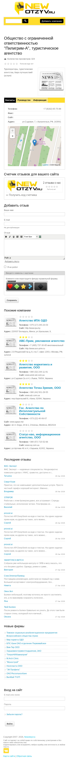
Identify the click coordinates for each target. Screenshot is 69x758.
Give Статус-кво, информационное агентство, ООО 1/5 (20, 431)
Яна (6, 601)
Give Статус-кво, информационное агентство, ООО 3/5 (26, 431)
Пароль (7, 704)
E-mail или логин (12, 695)
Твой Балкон (10, 607)
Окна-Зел (8, 591)
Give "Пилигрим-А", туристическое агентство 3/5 (11, 63)
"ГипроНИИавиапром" (17, 654)
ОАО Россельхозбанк (17, 673)
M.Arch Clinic (13, 658)
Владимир (9, 491)
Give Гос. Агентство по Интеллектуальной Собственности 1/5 (20, 404)
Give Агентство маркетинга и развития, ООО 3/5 (26, 360)
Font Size (28, 237)
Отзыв (7, 233)
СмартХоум (9, 482)
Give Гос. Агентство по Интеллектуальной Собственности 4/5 (29, 404)
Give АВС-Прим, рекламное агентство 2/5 (23, 337)
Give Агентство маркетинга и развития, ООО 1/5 (20, 360)
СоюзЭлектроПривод (14, 576)
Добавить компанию (52, 21)
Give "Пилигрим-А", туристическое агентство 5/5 (16, 63)
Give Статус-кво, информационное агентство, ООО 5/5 (31, 431)
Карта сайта (9, 756)
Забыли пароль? (14, 714)
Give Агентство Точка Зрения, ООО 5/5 (31, 384)
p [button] (10, 258)
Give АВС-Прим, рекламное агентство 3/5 (26, 337)
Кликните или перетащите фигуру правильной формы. (32, 279)
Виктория (8, 570)
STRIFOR (8, 497)
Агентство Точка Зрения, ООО (40, 387)
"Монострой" (13, 662)
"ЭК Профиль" (13, 669)
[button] (6, 236)
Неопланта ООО (14, 666)
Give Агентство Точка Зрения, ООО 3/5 (26, 384)
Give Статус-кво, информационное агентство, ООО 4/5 (29, 431)
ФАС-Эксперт (10, 466)
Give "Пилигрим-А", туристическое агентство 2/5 (8, 63)
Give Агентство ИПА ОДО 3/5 (26, 316)
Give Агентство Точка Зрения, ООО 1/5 (20, 384)
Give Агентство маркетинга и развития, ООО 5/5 (31, 360)
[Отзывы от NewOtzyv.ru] (34, 14)
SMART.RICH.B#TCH (14, 560)
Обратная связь (24, 756)
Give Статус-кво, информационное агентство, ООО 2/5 (23, 431)
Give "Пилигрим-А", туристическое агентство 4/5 (14, 63)
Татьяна (8, 476)
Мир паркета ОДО (15, 640)
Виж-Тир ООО (13, 647)
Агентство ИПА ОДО (33, 320)
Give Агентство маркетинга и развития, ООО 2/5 (23, 360)
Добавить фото (12, 261)
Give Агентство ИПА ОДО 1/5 (20, 316)
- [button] (12, 135)
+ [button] (12, 130)
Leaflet (45, 164)
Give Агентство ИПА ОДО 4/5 (29, 316)
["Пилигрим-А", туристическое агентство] (51, 93)
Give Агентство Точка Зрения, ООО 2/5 (23, 384)
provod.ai (8, 513)
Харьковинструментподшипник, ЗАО (24, 651)
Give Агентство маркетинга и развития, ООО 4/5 (29, 360)
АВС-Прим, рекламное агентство (41, 341)
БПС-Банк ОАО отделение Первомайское (26, 643)
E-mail (7, 220)
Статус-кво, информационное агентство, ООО (39, 436)
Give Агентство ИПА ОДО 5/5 (31, 316)
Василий (8, 507)
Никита (7, 585)
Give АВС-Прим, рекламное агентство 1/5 (20, 337)
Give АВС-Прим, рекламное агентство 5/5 (31, 337)
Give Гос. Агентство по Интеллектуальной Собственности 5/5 (31, 404)
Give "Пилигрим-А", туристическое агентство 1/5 (5, 63)
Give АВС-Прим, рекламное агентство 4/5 (29, 337)
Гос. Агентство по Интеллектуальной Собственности (32, 411)
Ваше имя (9, 210)
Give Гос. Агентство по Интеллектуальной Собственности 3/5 (26, 404)
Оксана (7, 617)
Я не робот (12, 267)
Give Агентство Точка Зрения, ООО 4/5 (29, 384)
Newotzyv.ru (29, 737)
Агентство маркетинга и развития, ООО (35, 366)
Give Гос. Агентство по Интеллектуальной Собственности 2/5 (23, 404)
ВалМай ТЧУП (13, 677)
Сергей (7, 523)
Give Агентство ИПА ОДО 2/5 (23, 316)
